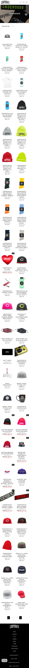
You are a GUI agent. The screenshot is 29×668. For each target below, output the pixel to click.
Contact (14, 643)
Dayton (14, 658)
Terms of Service (14, 648)
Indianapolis (14, 662)
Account (14, 651)
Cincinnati (14, 655)
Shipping (14, 639)
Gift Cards (14, 634)
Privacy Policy (14, 646)
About (14, 631)
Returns (14, 641)
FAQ (14, 636)
